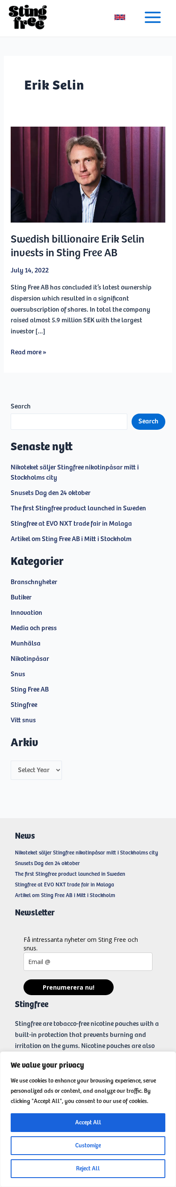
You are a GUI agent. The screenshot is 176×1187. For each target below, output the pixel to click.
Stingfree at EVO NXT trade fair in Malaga (71, 523)
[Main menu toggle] (152, 17)
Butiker (21, 597)
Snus (18, 674)
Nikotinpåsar (30, 659)
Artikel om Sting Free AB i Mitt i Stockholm (71, 539)
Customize (88, 1145)
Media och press (34, 628)
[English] (119, 17)
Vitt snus (23, 720)
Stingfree (24, 705)
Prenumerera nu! (68, 987)
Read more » (28, 353)
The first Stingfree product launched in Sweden (78, 508)
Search (21, 406)
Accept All (88, 1122)
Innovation (26, 613)
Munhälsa (26, 643)
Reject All (88, 1168)
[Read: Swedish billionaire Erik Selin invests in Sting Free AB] (88, 174)
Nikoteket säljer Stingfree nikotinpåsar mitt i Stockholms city (86, 853)
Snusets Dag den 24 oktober (51, 493)
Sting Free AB (30, 689)
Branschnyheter (34, 582)
